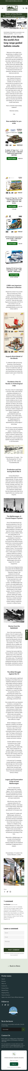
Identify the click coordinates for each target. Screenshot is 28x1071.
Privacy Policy (4, 988)
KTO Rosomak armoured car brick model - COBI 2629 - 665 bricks (14, 238)
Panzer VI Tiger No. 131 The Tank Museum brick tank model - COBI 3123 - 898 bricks (14, 200)
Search (3, 979)
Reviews (3, 981)
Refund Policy (4, 990)
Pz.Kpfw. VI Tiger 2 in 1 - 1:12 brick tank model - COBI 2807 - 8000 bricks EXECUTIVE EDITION (14, 152)
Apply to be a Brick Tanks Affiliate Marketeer (12, 997)
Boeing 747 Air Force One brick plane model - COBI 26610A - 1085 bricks (14, 269)
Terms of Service (5, 995)
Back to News (14, 966)
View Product (12, 158)
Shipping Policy (5, 992)
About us (3, 983)
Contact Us (4, 986)
